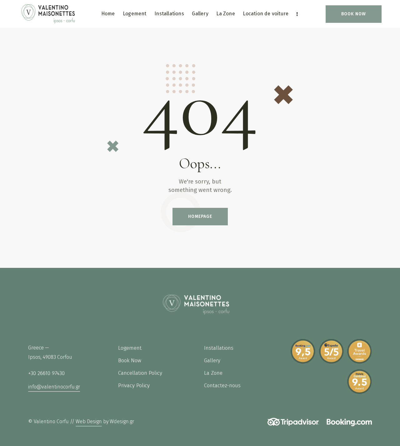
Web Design (89, 421)
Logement (130, 348)
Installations (218, 348)
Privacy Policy (134, 385)
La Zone (213, 373)
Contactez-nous (222, 385)
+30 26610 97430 (46, 373)
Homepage (200, 216)
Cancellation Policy (141, 373)
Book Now (129, 360)
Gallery (212, 360)
